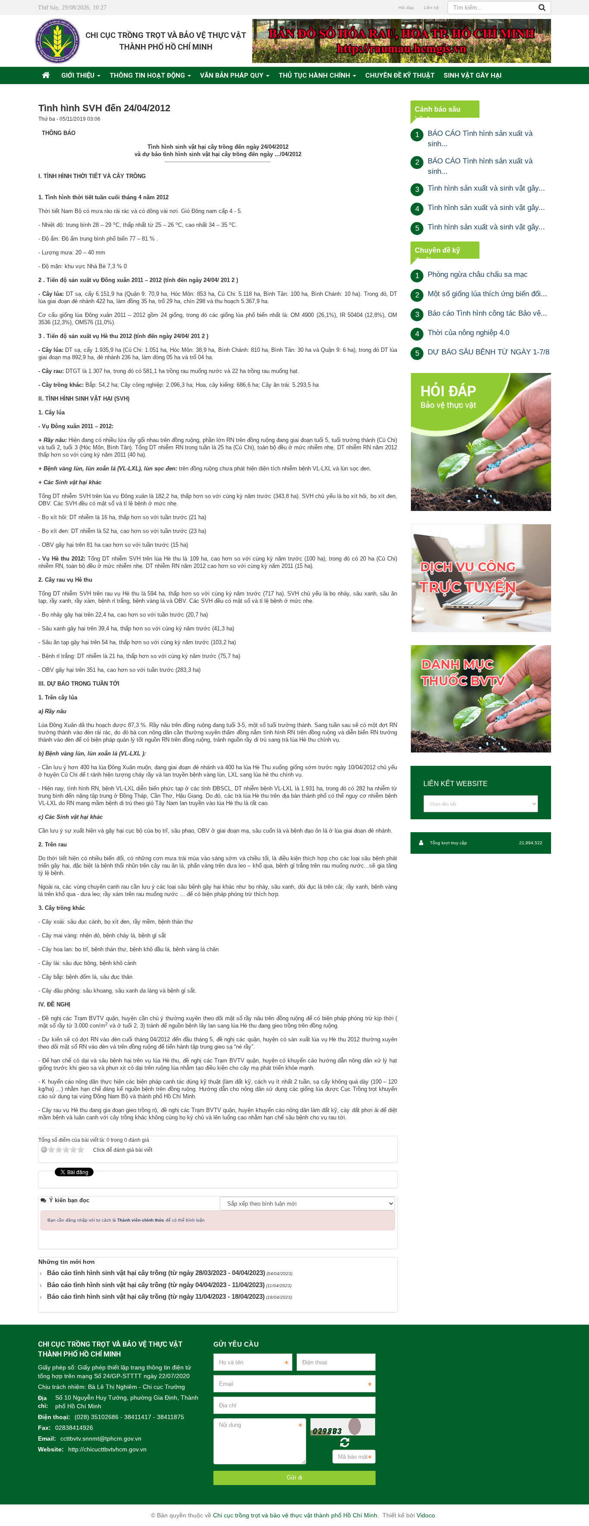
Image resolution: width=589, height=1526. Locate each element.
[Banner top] (401, 40)
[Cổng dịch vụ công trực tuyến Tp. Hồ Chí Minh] (480, 577)
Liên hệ (431, 7)
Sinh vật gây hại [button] (472, 75)
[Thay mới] (344, 1442)
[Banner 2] (480, 441)
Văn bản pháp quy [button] (232, 75)
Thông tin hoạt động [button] (148, 75)
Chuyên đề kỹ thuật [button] (400, 75)
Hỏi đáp (406, 7)
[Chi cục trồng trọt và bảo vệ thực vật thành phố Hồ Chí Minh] (57, 40)
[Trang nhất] (47, 75)
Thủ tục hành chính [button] (315, 75)
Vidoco (426, 1515)
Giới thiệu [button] (78, 75)
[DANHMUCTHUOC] (480, 698)
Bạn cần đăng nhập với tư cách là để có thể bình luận (126, 1220)
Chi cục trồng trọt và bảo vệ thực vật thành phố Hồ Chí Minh (295, 1515)
